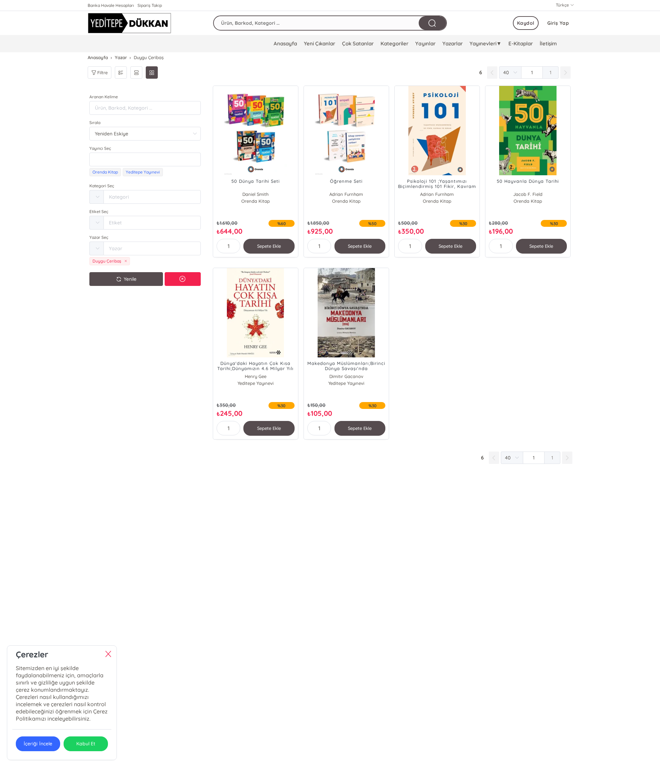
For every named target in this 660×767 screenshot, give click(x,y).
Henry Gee (255, 376)
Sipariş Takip (150, 5)
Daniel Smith (255, 194)
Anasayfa (285, 43)
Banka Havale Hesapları (111, 5)
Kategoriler (394, 43)
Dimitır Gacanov (346, 376)
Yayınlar (425, 43)
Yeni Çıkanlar (319, 43)
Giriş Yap (558, 23)
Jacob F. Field (527, 194)
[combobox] (145, 159)
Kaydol (526, 23)
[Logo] (129, 23)
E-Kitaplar (520, 43)
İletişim (548, 43)
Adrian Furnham (346, 194)
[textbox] (145, 159)
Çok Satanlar (358, 43)
